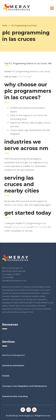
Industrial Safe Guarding (15, 396)
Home (4, 25)
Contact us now (19, 227)
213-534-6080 (7, 277)
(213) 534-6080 (25, 76)
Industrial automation (13, 365)
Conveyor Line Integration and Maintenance (24, 386)
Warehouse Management (13, 355)
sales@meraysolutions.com (14, 280)
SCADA (5, 376)
